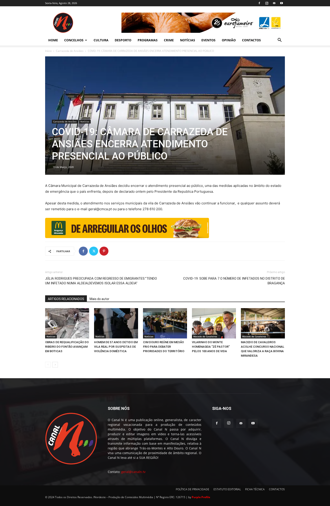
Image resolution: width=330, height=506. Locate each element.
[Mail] (274, 3)
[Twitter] (93, 251)
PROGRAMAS (148, 40)
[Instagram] (266, 3)
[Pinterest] (103, 251)
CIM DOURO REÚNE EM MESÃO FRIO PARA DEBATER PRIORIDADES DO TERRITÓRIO (163, 346)
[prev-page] (48, 364)
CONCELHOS (74, 40)
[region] (203, 23)
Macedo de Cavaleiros (205, 336)
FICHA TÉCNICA (255, 489)
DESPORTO (123, 40)
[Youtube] (281, 3)
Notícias (84, 121)
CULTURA (101, 40)
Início (48, 51)
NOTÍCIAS (187, 40)
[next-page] (55, 364)
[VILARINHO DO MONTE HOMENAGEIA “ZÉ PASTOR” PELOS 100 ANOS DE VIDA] (214, 323)
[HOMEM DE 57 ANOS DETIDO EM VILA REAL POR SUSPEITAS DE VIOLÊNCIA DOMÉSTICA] (116, 323)
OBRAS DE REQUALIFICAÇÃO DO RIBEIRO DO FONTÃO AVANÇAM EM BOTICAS (67, 346)
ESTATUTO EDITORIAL (227, 489)
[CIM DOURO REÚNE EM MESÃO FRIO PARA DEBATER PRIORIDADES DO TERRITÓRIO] (165, 323)
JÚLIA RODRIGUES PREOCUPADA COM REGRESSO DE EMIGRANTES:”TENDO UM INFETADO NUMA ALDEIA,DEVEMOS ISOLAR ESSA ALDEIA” (101, 280)
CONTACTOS (251, 40)
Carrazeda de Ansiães (70, 51)
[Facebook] (259, 3)
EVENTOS (208, 40)
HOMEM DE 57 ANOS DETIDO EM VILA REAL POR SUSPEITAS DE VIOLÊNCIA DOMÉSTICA (116, 346)
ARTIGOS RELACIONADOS (66, 299)
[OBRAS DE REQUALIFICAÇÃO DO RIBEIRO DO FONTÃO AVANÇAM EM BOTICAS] (67, 323)
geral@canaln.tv (133, 472)
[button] (279, 40)
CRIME (169, 40)
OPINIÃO (229, 40)
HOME (53, 40)
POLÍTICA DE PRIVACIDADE (192, 489)
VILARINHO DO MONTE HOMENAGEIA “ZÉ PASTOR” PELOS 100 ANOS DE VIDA (211, 346)
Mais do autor (99, 299)
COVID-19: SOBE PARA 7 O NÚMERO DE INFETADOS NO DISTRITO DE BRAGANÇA (234, 280)
